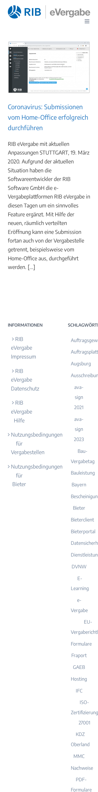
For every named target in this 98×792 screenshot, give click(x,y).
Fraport (79, 655)
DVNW (79, 566)
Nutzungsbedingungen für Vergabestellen (19, 443)
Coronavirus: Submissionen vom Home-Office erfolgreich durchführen (48, 117)
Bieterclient (82, 519)
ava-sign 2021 (79, 397)
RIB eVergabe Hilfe (19, 411)
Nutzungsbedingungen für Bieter (19, 475)
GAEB (79, 667)
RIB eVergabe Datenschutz (19, 379)
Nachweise (82, 768)
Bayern (79, 484)
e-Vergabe (79, 605)
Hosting (79, 679)
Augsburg (81, 363)
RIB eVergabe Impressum (19, 348)
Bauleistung (83, 473)
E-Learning (80, 583)
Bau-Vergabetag (83, 456)
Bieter (79, 508)
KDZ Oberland (80, 739)
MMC (78, 756)
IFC (79, 691)
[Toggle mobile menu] (87, 21)
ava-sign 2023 (79, 429)
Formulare (81, 644)
